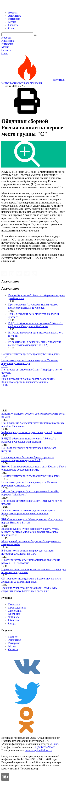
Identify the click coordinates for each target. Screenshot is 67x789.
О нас (11, 28)
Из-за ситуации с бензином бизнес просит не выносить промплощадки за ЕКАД (34, 343)
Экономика (14, 610)
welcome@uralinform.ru (38, 750)
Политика (14, 604)
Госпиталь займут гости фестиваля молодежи (33, 81)
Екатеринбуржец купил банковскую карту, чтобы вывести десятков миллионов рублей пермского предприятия (30, 531)
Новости (13, 12)
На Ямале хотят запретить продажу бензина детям (30, 475)
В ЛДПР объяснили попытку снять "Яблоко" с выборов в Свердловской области (35, 325)
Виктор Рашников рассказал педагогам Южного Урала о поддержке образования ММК (33, 468)
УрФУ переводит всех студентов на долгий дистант (31, 432)
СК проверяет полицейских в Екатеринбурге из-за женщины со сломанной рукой (31, 580)
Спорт (12, 623)
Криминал (14, 613)
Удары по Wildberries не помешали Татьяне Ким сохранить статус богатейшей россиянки (29, 589)
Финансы (13, 616)
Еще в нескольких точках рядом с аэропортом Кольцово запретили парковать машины (28, 512)
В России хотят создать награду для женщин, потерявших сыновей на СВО (27, 552)
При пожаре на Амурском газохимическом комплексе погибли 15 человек (33, 306)
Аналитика (14, 15)
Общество (14, 620)
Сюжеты (13, 25)
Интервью (14, 18)
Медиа (12, 21)
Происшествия (17, 607)
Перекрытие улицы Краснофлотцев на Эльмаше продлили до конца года (29, 484)
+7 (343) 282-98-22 (44, 747)
